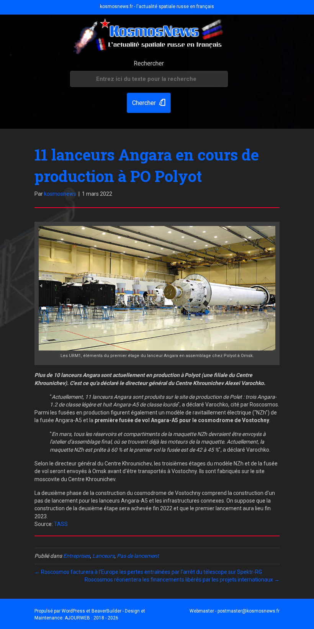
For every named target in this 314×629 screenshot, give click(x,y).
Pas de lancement (138, 556)
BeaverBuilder (106, 611)
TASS (61, 524)
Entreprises (76, 556)
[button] (149, 103)
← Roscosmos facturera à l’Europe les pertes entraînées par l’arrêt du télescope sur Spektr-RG (148, 572)
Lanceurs (103, 556)
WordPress (73, 611)
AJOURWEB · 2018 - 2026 (91, 618)
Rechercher (149, 63)
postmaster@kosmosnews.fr (249, 611)
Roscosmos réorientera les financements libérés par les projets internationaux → (182, 580)
